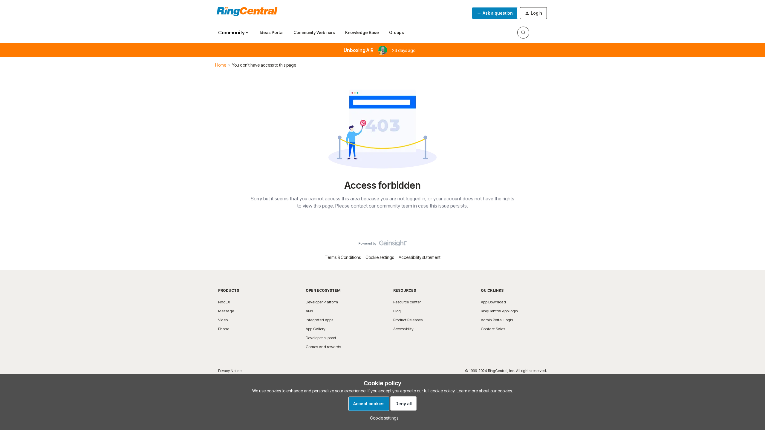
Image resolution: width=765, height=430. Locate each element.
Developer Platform (322, 302)
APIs (309, 310)
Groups (396, 32)
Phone (223, 328)
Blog (397, 310)
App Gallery (315, 328)
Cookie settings (379, 257)
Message (226, 310)
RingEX (224, 302)
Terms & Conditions (343, 257)
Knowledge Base (362, 32)
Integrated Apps (319, 319)
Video (223, 319)
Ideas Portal (271, 32)
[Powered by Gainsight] (383, 244)
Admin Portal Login (497, 319)
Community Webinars (314, 32)
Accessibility (403, 328)
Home (220, 64)
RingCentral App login (499, 310)
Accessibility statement (419, 257)
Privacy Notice (229, 370)
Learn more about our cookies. (485, 390)
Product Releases (408, 319)
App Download (493, 302)
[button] (495, 13)
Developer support (321, 337)
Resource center (407, 302)
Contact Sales (493, 328)
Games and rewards (323, 346)
